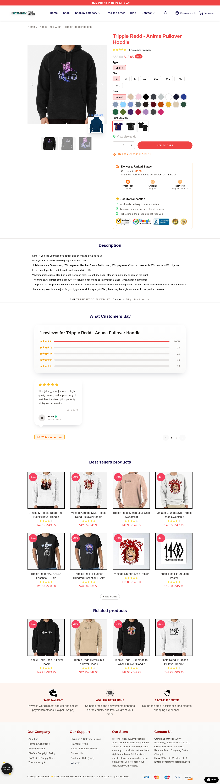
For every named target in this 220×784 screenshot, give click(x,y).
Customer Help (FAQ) (82, 758)
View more (110, 597)
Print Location (120, 117)
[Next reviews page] (182, 438)
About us (33, 739)
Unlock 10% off (6, 769)
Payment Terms (79, 743)
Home (31, 26)
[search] (165, 13)
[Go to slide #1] (49, 143)
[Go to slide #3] (85, 143)
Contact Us (77, 753)
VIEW (46, 505)
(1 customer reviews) (139, 50)
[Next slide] (102, 84)
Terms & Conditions (39, 743)
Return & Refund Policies (84, 748)
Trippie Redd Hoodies (78, 26)
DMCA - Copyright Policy (42, 753)
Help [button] (213, 780)
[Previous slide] (32, 84)
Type (115, 62)
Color (116, 91)
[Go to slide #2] (67, 143)
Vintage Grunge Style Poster (131, 573)
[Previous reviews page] (166, 438)
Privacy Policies (37, 748)
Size (115, 73)
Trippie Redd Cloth (49, 26)
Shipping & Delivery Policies (86, 739)
